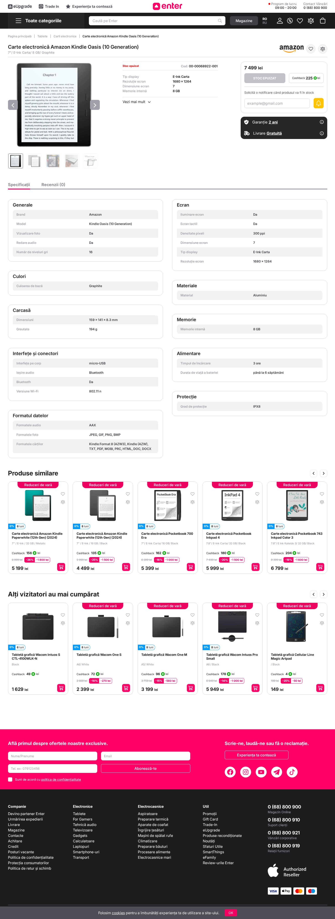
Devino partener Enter (26, 813)
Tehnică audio (84, 824)
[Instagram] (245, 772)
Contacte (15, 835)
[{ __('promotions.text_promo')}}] (290, 20)
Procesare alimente (154, 852)
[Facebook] (230, 772)
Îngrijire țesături (151, 830)
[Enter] (167, 6)
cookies (118, 913)
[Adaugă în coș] (61, 567)
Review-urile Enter (218, 863)
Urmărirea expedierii (25, 819)
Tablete (42, 36)
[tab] (19, 185)
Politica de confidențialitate (31, 857)
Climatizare (147, 841)
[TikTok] (292, 772)
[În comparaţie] (322, 48)
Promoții (210, 813)
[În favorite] (310, 48)
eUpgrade (211, 830)
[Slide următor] (323, 473)
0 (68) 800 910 (284, 820)
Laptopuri (81, 846)
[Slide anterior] (313, 473)
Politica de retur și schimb (29, 868)
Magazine (16, 830)
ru (265, 23)
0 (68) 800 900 (284, 807)
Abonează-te (145, 768)
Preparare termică (153, 819)
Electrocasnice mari (154, 857)
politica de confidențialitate (61, 779)
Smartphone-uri (86, 852)
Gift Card (210, 819)
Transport (81, 857)
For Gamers (82, 819)
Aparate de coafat (153, 824)
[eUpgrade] (20, 6)
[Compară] (310, 20)
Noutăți (209, 841)
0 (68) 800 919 (284, 845)
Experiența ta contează (256, 755)
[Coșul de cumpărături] (322, 20)
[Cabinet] (279, 20)
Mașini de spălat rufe (155, 835)
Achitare (15, 841)
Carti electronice (65, 36)
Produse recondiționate (222, 835)
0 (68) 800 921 (284, 833)
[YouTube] (261, 772)
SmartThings (213, 852)
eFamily (209, 857)
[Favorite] (300, 20)
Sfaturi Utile (213, 846)
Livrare (14, 824)
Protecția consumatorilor (28, 863)
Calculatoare (83, 841)
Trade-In (210, 824)
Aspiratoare (147, 813)
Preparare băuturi (153, 846)
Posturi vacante (21, 852)
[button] (13, 105)
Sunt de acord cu (48, 779)
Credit (13, 846)
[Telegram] (276, 772)
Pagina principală (20, 36)
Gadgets (80, 835)
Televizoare (83, 830)
